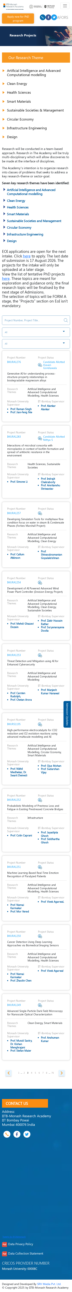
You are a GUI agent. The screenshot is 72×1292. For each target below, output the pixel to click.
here (27, 255)
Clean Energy (17, 83)
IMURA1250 (14, 935)
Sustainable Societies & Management (35, 110)
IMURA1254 (14, 582)
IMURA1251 (14, 866)
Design (12, 137)
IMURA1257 (14, 513)
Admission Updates (67, 714)
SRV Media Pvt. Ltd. (49, 1284)
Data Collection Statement (25, 1253)
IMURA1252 (14, 799)
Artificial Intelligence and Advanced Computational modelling (34, 72)
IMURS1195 (14, 724)
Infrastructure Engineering (27, 128)
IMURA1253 (14, 655)
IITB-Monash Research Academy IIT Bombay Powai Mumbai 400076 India (26, 1120)
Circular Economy (20, 119)
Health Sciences (19, 92)
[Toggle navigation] (64, 6)
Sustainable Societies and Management (34, 221)
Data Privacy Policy (20, 1244)
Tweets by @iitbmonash (14, 1236)
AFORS (62, 17)
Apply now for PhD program (18, 18)
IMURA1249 (14, 1005)
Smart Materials (19, 101)
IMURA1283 (14, 436)
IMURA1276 (14, 362)
